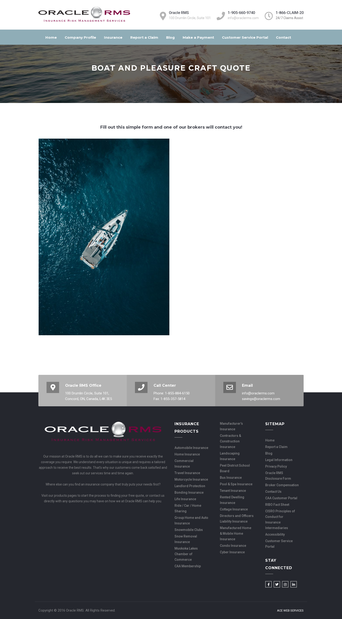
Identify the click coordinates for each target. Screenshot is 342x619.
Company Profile (80, 37)
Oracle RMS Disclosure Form (278, 475)
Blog (170, 37)
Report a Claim (144, 37)
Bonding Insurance (189, 492)
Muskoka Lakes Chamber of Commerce (186, 554)
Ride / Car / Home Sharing (187, 508)
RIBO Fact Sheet (277, 504)
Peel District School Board (235, 468)
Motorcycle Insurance (191, 479)
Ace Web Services (290, 610)
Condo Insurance (233, 545)
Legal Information (278, 460)
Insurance (113, 37)
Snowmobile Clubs (188, 530)
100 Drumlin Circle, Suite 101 (190, 18)
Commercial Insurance (184, 463)
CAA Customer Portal (281, 498)
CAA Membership (187, 566)
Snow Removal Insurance (185, 539)
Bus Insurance (231, 477)
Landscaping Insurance (230, 456)
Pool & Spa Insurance (236, 484)
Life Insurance (185, 499)
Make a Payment (198, 37)
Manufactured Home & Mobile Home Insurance (235, 533)
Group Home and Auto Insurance (191, 520)
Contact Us (273, 491)
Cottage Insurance (234, 509)
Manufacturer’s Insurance (231, 426)
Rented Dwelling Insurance (232, 500)
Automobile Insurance (191, 448)
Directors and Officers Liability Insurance (237, 518)
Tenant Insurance (233, 490)
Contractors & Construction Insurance (230, 441)
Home (51, 37)
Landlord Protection (189, 486)
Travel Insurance (187, 473)
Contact (283, 37)
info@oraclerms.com (243, 18)
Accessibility (275, 534)
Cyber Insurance (232, 552)
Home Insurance (187, 454)
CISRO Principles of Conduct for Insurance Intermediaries (280, 519)
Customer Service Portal (245, 37)
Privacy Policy (276, 466)
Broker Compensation (282, 485)
